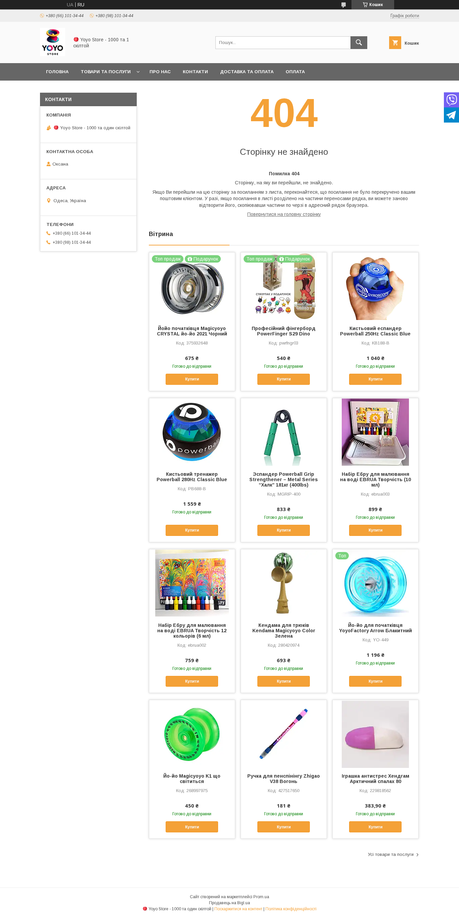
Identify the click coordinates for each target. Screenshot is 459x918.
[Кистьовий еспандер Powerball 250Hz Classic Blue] (375, 286)
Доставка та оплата (247, 71)
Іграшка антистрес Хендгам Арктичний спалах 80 (375, 778)
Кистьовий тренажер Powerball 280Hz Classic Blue (192, 476)
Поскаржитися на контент (238, 909)
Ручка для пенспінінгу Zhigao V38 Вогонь (283, 778)
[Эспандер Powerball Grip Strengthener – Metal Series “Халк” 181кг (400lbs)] (284, 431)
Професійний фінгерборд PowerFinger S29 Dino (284, 331)
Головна (57, 71)
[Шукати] (358, 42)
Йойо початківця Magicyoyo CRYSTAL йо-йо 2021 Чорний (192, 331)
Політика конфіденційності (291, 909)
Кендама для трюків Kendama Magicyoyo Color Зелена (283, 631)
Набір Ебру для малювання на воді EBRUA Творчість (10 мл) (375, 479)
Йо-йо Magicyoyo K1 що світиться (191, 778)
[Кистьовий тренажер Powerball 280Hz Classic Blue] (192, 431)
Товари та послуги (106, 71)
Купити (192, 379)
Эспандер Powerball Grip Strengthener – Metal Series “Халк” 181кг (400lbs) (283, 479)
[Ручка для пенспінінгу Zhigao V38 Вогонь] (284, 733)
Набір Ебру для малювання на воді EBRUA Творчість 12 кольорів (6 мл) (191, 631)
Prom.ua (261, 896)
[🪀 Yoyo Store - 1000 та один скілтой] (52, 54)
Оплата (295, 71)
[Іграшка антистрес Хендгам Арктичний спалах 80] (375, 733)
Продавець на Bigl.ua (229, 903)
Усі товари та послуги (391, 854)
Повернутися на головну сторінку (284, 214)
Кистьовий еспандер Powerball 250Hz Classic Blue (375, 331)
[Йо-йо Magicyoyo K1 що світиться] (192, 733)
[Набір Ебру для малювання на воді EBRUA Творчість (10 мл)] (375, 431)
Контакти (195, 71)
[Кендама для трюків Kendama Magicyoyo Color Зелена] (284, 582)
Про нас (160, 71)
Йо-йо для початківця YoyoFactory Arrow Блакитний (375, 628)
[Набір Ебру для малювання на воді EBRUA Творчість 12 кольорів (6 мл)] (192, 582)
